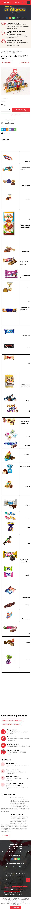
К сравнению (9, 120)
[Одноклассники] (7, 129)
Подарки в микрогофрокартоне (15, 51)
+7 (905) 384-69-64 (15, 846)
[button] (16, 2)
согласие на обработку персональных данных (16, 886)
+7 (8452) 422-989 (15, 844)
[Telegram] (10, 129)
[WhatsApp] (15, 129)
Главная (3, 51)
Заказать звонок (21, 18)
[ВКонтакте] (4, 129)
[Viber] (12, 129)
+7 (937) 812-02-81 (15, 848)
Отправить (28, 880)
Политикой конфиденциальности (13, 890)
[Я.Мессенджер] (2, 129)
